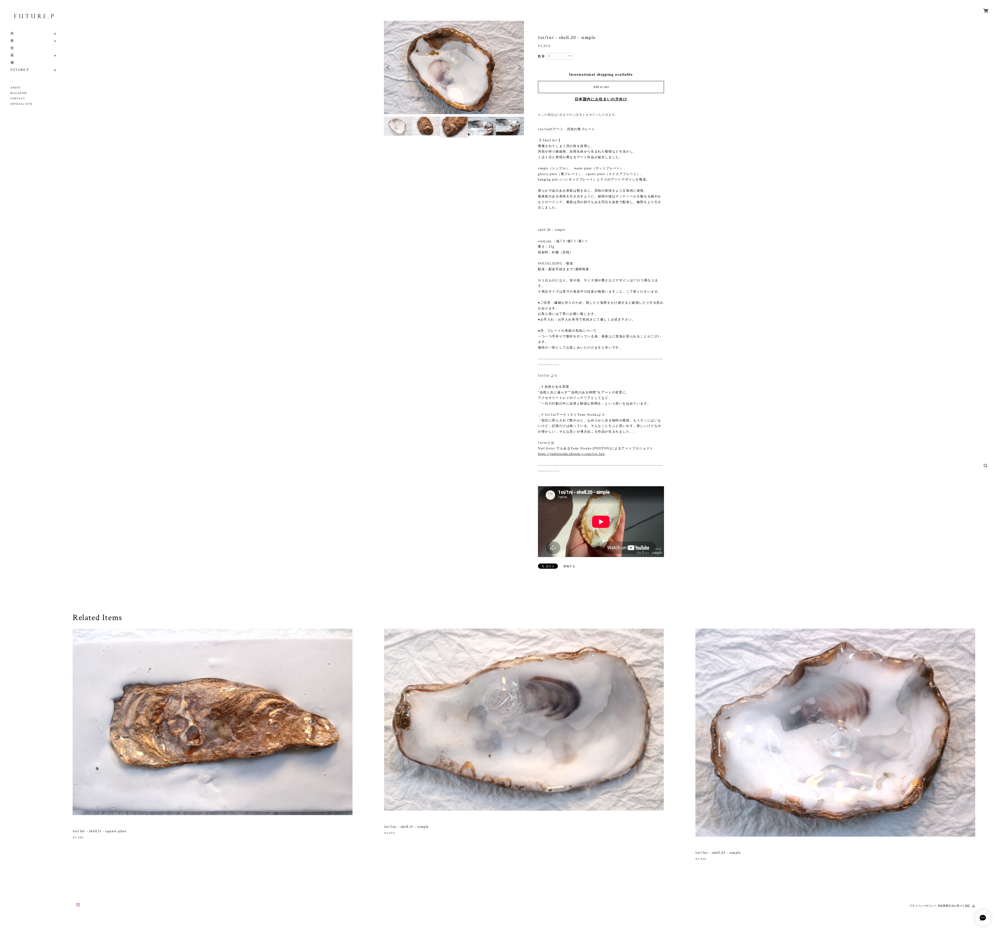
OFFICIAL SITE (21, 104)
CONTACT (17, 98)
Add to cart (601, 87)
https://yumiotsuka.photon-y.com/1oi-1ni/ (571, 454)
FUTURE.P (19, 70)
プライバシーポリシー (922, 905)
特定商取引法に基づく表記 (954, 905)
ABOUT (15, 87)
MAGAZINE (18, 93)
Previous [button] (389, 67)
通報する (569, 566)
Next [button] (519, 67)
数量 (541, 56)
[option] (454, 67)
